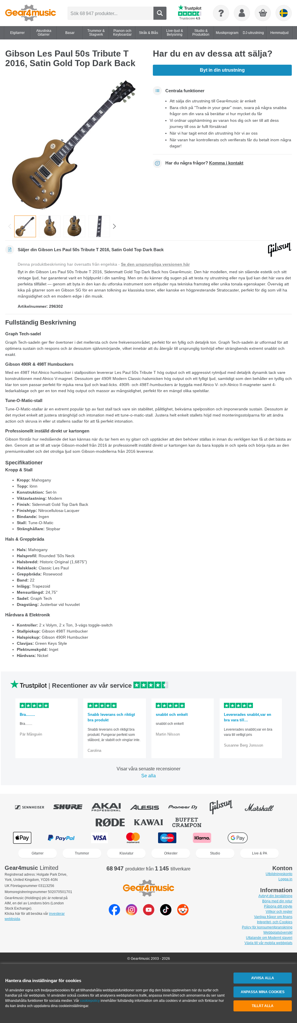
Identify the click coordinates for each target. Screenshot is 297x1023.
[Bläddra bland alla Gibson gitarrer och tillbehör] (225, 807)
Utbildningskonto (279, 874)
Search (159, 13)
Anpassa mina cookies (263, 992)
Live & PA (259, 853)
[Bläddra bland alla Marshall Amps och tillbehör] (263, 807)
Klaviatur (126, 853)
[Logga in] (242, 13)
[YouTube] (148, 913)
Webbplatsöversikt (277, 932)
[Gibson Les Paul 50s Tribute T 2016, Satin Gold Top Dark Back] (74, 143)
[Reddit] (183, 913)
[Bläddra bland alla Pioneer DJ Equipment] (187, 807)
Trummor (82, 853)
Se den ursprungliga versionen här (155, 264)
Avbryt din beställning (275, 896)
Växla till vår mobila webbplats (268, 943)
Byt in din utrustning (222, 70)
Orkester (171, 853)
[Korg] (263, 13)
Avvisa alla (262, 978)
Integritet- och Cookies (274, 922)
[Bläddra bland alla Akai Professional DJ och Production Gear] (110, 807)
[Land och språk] (283, 13)
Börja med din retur (277, 901)
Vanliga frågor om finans (273, 917)
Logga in (285, 879)
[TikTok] (165, 913)
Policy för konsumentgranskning (267, 927)
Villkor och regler (279, 912)
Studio (215, 853)
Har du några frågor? (204, 163)
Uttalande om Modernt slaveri (269, 938)
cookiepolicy (90, 1001)
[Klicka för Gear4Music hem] (30, 13)
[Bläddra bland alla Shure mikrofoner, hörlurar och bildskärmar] (72, 807)
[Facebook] (114, 913)
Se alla (148, 775)
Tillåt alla (263, 1006)
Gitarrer (38, 853)
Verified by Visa (274, 837)
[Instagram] (131, 913)
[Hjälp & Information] (221, 13)
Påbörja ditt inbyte (278, 906)
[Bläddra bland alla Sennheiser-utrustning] (34, 807)
